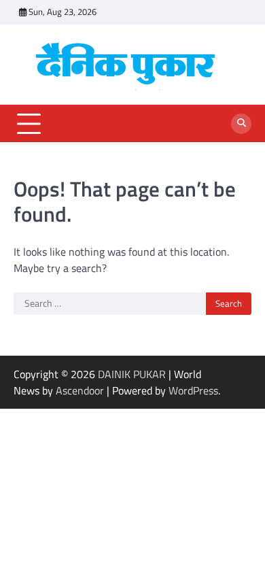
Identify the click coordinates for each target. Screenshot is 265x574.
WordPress (193, 390)
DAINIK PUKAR (132, 374)
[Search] (241, 124)
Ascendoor (80, 390)
